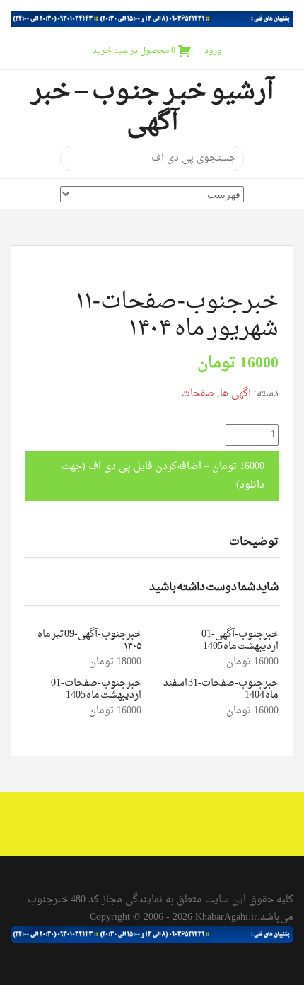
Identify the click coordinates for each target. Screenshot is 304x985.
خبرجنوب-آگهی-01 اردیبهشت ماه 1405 (240, 640)
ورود (213, 51)
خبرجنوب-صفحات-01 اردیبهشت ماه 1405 (96, 689)
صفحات (197, 393)
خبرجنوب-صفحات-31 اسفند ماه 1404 (221, 689)
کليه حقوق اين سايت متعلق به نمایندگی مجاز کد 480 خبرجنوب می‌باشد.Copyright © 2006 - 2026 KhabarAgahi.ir (160, 908)
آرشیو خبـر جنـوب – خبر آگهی (152, 107)
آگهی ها (235, 393)
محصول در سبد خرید (134, 51)
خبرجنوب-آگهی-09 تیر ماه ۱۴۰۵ (89, 640)
